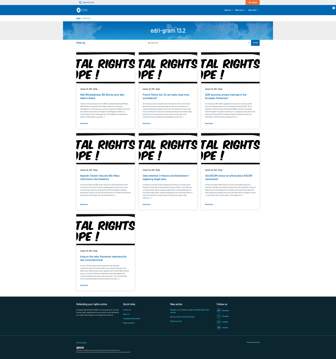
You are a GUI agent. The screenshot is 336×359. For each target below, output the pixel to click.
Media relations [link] (128, 323)
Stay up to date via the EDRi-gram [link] (182, 317)
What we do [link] (239, 10)
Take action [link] (252, 10)
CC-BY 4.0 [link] (100, 350)
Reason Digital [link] (256, 342)
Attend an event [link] (176, 321)
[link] (333, 8)
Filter (255, 43)
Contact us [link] (127, 310)
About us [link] (227, 10)
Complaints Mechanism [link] (131, 319)
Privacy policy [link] (81, 343)
